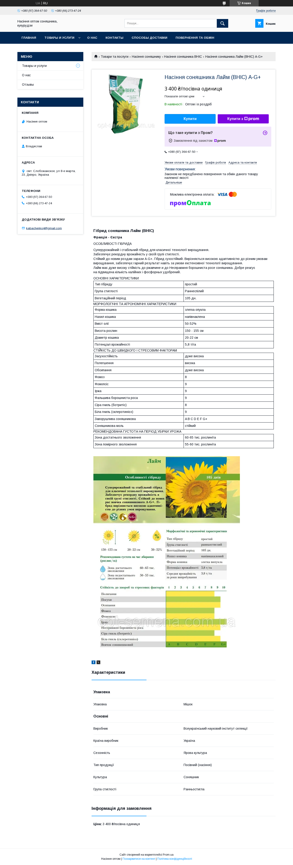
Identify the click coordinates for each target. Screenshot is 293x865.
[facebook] (93, 663)
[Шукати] (222, 23)
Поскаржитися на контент (138, 858)
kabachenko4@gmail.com (44, 228)
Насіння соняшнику (146, 56)
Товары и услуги (59, 37)
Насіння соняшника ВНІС (183, 56)
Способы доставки (149, 37)
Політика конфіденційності (174, 858)
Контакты (114, 37)
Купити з (235, 119)
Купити (190, 119)
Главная (29, 37)
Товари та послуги (114, 56)
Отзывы (28, 84)
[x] (98, 663)
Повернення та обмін (195, 37)
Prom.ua (168, 854)
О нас (92, 37)
